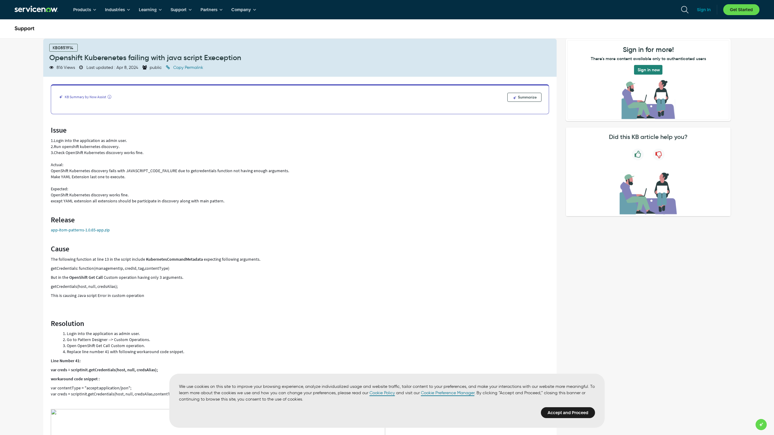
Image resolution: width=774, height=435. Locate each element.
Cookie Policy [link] (382, 392)
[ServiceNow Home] (36, 10)
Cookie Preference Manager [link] (447, 392)
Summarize (527, 97)
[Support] (24, 29)
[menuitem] (85, 9)
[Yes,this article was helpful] (638, 154)
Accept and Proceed (568, 412)
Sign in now (649, 69)
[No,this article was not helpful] (658, 154)
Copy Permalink (187, 67)
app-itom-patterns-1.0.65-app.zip (80, 230)
